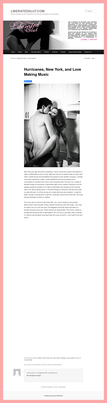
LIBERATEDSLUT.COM (28, 11)
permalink (29, 360)
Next (94, 58)
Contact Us (88, 52)
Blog (26, 52)
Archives (55, 52)
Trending (62, 358)
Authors (46, 52)
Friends (63, 52)
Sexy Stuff (56, 358)
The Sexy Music (36, 52)
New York (50, 358)
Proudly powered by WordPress (53, 396)
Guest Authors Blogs (75, 52)
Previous (86, 58)
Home (13, 52)
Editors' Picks (42, 358)
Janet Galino (32, 58)
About (20, 52)
